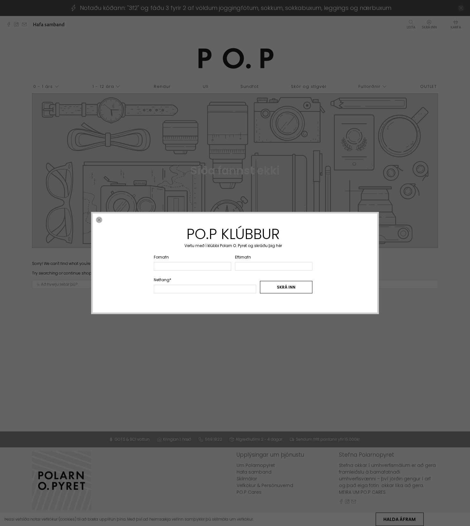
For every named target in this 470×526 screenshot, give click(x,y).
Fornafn (161, 257)
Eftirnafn (243, 257)
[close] (99, 220)
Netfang (162, 279)
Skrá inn (286, 287)
